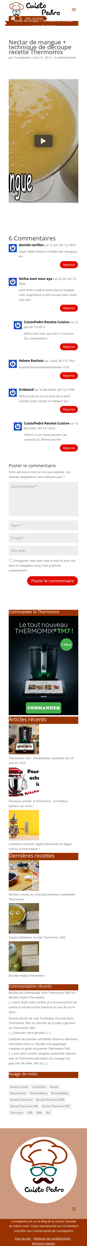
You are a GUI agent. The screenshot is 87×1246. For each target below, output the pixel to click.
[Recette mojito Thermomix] (24, 971)
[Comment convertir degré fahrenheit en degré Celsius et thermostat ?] (24, 839)
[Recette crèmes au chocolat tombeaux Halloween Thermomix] (24, 889)
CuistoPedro (39, 1087)
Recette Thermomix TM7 (56, 1106)
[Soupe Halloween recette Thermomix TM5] (24, 932)
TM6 (38, 1112)
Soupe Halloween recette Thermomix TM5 (37, 937)
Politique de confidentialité (52, 1239)
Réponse (69, 265)
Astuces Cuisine (19, 1087)
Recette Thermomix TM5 (50, 1099)
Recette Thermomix (21, 1099)
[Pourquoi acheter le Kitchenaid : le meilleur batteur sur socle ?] (24, 796)
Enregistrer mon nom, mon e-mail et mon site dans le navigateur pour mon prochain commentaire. (42, 565)
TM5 (29, 1112)
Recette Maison (38, 1093)
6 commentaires (65, 57)
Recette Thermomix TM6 (24, 1106)
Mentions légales (43, 1243)
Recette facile (18, 1093)
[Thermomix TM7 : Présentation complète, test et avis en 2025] (24, 753)
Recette (54, 1087)
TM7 (48, 1112)
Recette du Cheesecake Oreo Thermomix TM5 (39, 993)
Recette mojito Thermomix (26, 976)
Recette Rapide (59, 1093)
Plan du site (23, 1239)
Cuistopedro (22, 57)
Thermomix (16, 1112)
